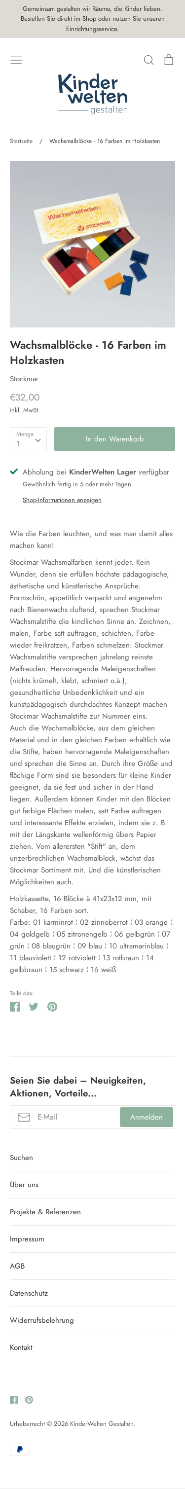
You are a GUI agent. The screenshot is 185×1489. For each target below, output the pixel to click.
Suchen (21, 1157)
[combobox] (28, 439)
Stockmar (24, 378)
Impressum (27, 1239)
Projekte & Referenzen (45, 1211)
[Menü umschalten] (16, 59)
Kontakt (21, 1347)
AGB (17, 1266)
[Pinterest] (25, 1398)
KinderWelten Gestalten (102, 1423)
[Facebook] (10, 1398)
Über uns (24, 1184)
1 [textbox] (18, 443)
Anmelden (146, 1117)
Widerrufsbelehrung (42, 1320)
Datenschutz (29, 1293)
